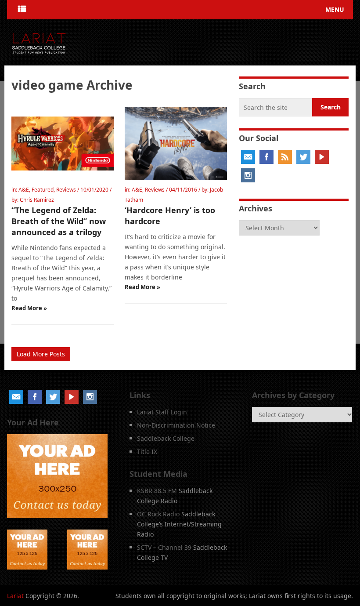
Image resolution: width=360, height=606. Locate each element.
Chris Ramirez (37, 199)
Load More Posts (41, 354)
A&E (23, 189)
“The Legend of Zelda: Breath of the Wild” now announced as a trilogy (58, 221)
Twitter (303, 157)
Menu (334, 9)
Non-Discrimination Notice (176, 425)
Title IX (147, 451)
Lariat (15, 595)
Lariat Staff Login (162, 412)
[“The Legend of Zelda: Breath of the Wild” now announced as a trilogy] (62, 143)
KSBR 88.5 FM (157, 490)
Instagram (248, 175)
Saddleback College (165, 438)
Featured (43, 189)
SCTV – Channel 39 (164, 547)
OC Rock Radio (158, 514)
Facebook (266, 157)
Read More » (29, 308)
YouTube (322, 157)
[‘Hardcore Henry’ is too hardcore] (176, 143)
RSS (285, 157)
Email (248, 157)
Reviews (66, 189)
